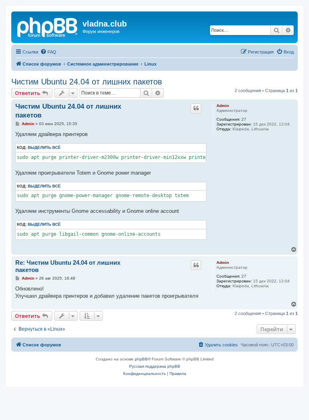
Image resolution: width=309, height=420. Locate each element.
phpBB (141, 359)
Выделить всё (44, 147)
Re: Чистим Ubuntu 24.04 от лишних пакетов (67, 266)
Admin (222, 105)
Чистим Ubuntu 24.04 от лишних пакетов (86, 81)
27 (243, 119)
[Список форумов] (47, 26)
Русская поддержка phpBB (154, 366)
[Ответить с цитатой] (196, 108)
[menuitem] (48, 52)
